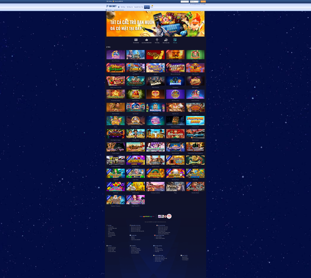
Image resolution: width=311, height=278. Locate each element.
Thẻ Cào (110, 236)
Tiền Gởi (133, 238)
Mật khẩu (192, 1)
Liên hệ (156, 247)
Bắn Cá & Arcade (111, 233)
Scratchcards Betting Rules (163, 233)
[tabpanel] (155, 24)
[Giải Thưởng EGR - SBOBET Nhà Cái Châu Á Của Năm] (169, 216)
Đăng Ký (133, 236)
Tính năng (110, 229)
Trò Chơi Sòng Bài (111, 235)
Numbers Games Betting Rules (164, 232)
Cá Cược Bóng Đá (111, 248)
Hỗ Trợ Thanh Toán (135, 251)
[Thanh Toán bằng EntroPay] (151, 217)
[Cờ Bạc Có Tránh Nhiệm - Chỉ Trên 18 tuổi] (165, 217)
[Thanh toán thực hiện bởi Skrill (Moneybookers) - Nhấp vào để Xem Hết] (153, 217)
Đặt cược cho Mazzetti (135, 229)
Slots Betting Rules (161, 231)
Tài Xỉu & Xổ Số (111, 232)
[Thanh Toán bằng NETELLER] (147, 217)
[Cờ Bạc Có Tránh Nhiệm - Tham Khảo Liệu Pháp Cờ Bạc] (159, 217)
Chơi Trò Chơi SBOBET (136, 239)
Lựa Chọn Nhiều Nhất (112, 228)
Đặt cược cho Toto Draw (136, 226)
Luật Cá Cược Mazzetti (162, 229)
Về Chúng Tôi (133, 247)
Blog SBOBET (185, 257)
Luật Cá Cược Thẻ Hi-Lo (163, 228)
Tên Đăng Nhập (184, 1)
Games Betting (158, 236)
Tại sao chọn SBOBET (135, 248)
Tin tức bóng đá (185, 258)
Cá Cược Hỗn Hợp (112, 251)
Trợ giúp (203, 4)
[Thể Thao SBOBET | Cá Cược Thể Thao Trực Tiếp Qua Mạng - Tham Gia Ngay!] (111, 6)
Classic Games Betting (160, 238)
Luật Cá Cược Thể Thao (159, 257)
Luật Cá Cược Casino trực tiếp (161, 258)
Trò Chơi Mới (110, 226)
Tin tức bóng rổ (185, 259)
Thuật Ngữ (157, 251)
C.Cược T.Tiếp (111, 250)
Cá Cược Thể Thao (112, 247)
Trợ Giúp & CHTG (158, 248)
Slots (109, 231)
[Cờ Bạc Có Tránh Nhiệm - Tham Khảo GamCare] (162, 217)
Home (118, 7)
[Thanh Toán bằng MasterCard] (144, 217)
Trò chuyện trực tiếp (196, 4)
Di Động (110, 1)
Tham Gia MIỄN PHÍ (119, 1)
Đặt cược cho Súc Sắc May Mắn (137, 231)
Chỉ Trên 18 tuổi (158, 261)
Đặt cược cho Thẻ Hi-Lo (136, 228)
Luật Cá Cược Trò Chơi (159, 259)
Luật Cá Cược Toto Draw (163, 226)
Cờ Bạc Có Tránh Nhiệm (136, 250)
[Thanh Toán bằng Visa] (141, 217)
